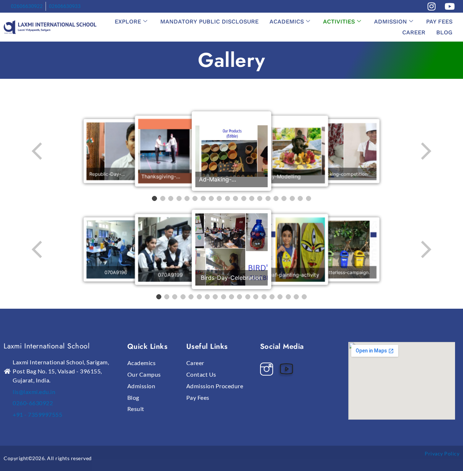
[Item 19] (300, 198)
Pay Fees (439, 21)
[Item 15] (268, 198)
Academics (286, 21)
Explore (128, 21)
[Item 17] (283, 198)
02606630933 (65, 6)
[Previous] (37, 151)
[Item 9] (219, 198)
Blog (444, 32)
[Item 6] (194, 198)
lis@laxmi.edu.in (34, 391)
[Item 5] (187, 198)
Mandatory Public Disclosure (209, 21)
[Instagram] (268, 367)
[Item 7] (203, 198)
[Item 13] (251, 198)
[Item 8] (211, 198)
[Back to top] (442, 444)
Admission (390, 21)
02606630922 (27, 6)
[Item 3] (170, 198)
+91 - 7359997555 (37, 414)
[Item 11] (235, 198)
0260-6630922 (33, 402)
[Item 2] (162, 198)
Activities (339, 21)
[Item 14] (259, 198)
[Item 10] (227, 198)
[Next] (425, 151)
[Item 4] (179, 198)
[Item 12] (243, 198)
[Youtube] (288, 367)
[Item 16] (276, 198)
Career (413, 32)
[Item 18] (292, 198)
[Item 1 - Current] (154, 198)
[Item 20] (308, 198)
